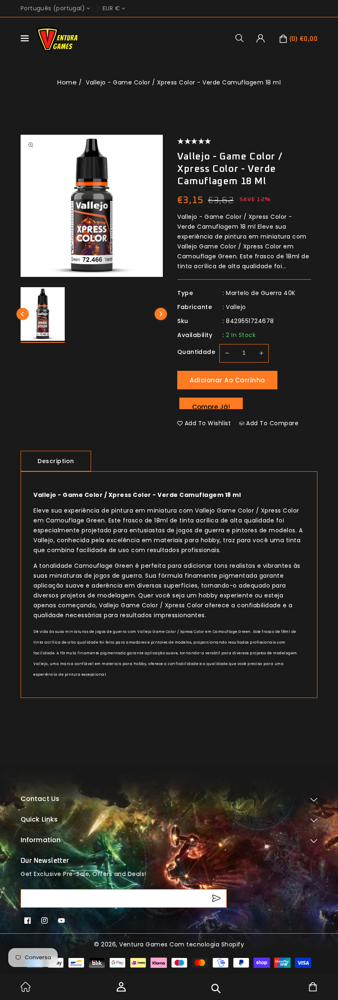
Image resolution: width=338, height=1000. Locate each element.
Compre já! (211, 406)
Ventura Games (143, 944)
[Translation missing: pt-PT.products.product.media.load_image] (43, 315)
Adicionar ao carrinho (227, 380)
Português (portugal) (53, 8)
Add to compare (272, 423)
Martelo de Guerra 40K (261, 293)
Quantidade (196, 352)
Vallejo (236, 307)
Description (56, 461)
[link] (26, 990)
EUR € (111, 8)
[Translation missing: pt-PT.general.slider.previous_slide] (22, 314)
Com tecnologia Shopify (206, 944)
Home (67, 82)
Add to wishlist (208, 423)
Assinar (217, 898)
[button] (242, 38)
